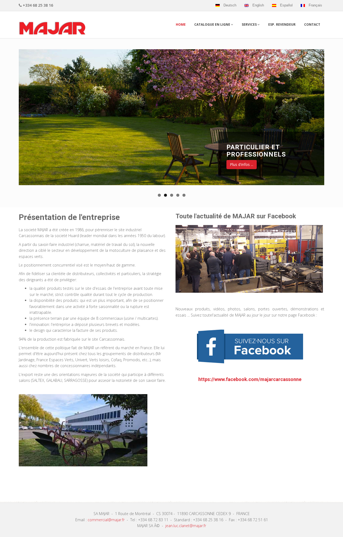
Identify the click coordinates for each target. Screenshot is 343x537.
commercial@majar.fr (106, 519)
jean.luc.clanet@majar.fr (185, 525)
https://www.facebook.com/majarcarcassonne (249, 379)
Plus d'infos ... (241, 164)
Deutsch (229, 5)
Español (286, 5)
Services (250, 24)
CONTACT (312, 24)
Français (315, 5)
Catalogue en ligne (212, 24)
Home (181, 24)
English (258, 5)
